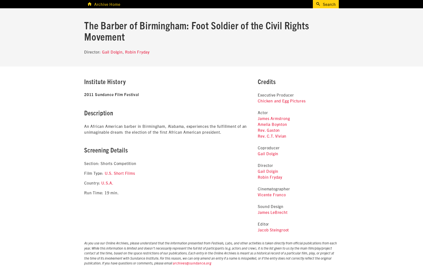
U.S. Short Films (120, 173)
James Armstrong (274, 118)
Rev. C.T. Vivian (272, 135)
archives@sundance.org (192, 263)
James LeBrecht (272, 212)
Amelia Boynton (272, 124)
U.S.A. (107, 182)
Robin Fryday (137, 51)
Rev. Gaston (269, 130)
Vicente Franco (272, 194)
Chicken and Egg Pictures (282, 100)
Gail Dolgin (112, 51)
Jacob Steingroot (273, 229)
